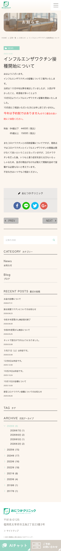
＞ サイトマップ (11, 531)
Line (26, 205)
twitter (35, 205)
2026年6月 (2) (17, 435)
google (44, 205)
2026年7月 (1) (17, 431)
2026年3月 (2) (17, 444)
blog (7, 276)
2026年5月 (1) (17, 439)
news (10, 48)
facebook (17, 205)
